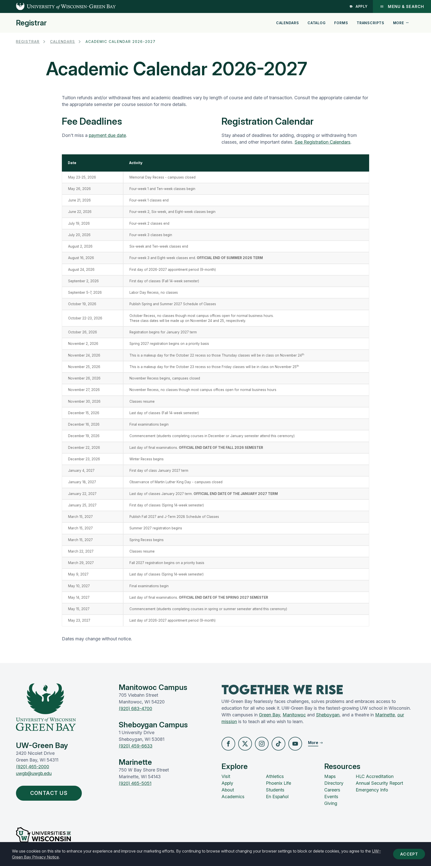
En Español (277, 796)
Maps (330, 776)
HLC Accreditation (375, 776)
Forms (341, 23)
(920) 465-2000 (32, 766)
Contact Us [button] (49, 793)
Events (331, 796)
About (227, 789)
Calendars (287, 23)
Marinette (385, 714)
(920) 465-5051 (135, 783)
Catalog (317, 23)
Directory (333, 783)
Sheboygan (327, 714)
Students (275, 789)
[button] (228, 744)
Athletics (275, 776)
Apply (362, 6)
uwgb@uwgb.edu (34, 773)
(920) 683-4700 (135, 708)
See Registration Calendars (322, 142)
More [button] (398, 23)
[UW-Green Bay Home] (58, 6)
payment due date (107, 135)
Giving (330, 803)
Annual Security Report (379, 783)
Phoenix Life (278, 783)
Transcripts (370, 23)
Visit (225, 776)
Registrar (31, 22)
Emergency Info (372, 789)
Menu (406, 6)
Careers (332, 789)
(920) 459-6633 (135, 746)
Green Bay (269, 714)
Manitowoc (294, 714)
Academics (232, 796)
